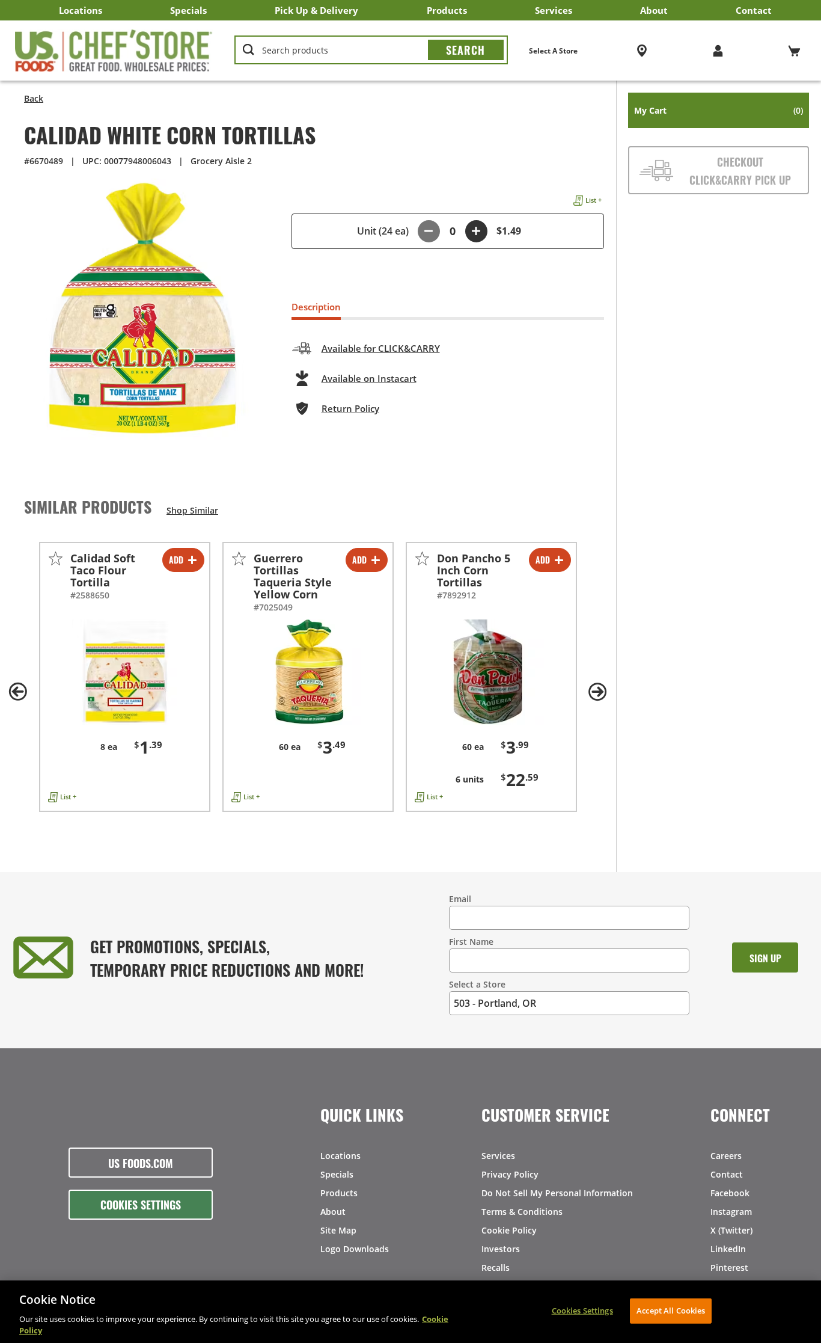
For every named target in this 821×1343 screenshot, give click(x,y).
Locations (80, 10)
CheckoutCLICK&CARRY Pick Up (740, 170)
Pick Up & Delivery (316, 10)
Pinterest (729, 1267)
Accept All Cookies (670, 1310)
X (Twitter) (731, 1230)
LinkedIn (728, 1249)
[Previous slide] (18, 692)
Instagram (731, 1211)
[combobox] (371, 50)
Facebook (729, 1193)
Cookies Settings (140, 1204)
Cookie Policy (509, 1230)
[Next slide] (598, 692)
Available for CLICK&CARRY (381, 348)
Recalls (495, 1267)
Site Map (338, 1230)
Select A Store (553, 51)
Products (447, 10)
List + (593, 199)
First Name (471, 941)
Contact (754, 10)
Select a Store (477, 984)
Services (553, 10)
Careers (726, 1155)
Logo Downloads (354, 1249)
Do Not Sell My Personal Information (557, 1193)
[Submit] (466, 50)
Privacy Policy (510, 1174)
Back (33, 98)
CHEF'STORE (114, 50)
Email (460, 899)
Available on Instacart (369, 378)
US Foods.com (140, 1163)
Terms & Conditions (522, 1211)
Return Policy (350, 408)
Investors (500, 1249)
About (654, 10)
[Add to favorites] (55, 558)
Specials (188, 10)
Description (316, 307)
